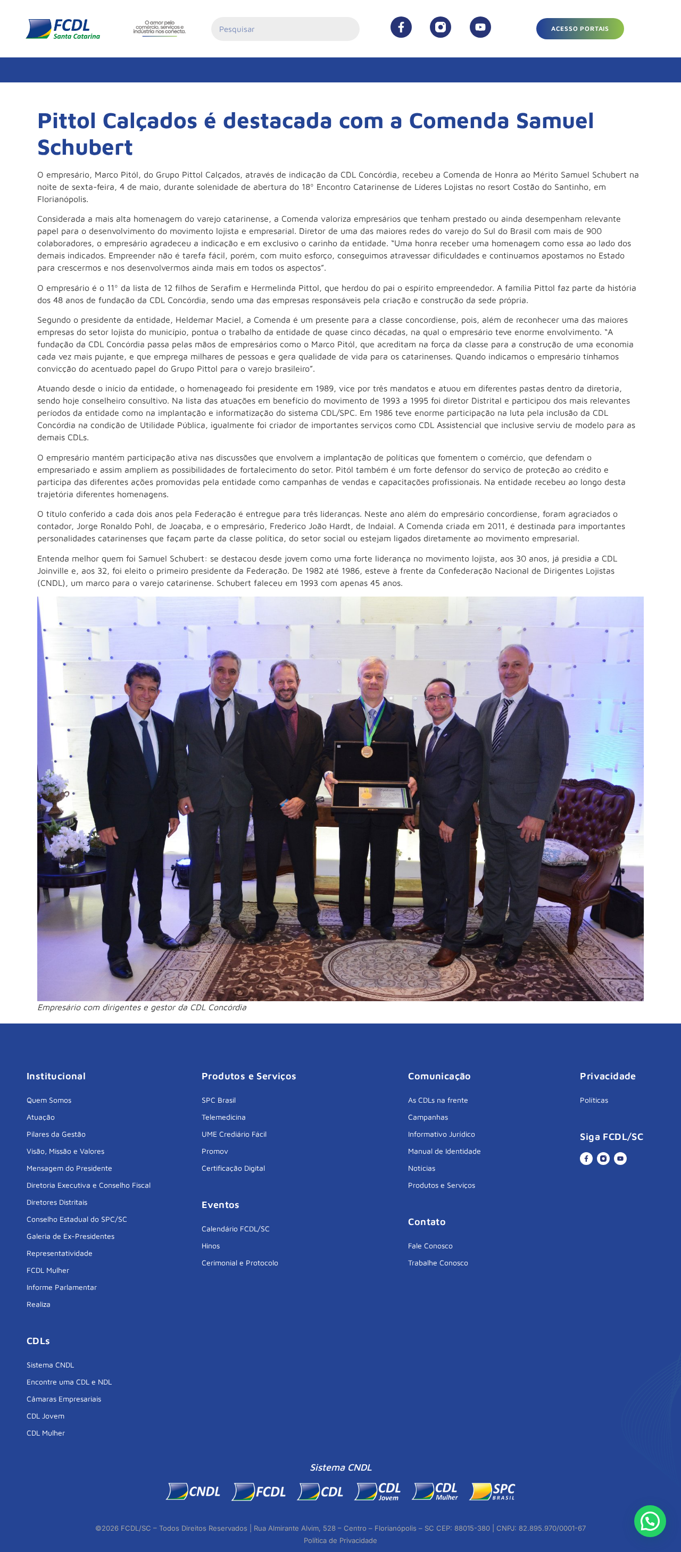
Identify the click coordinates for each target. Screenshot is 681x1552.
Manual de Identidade (444, 1150)
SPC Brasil (219, 1099)
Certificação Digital (233, 1167)
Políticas (594, 1099)
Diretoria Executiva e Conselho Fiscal (89, 1184)
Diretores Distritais (57, 1201)
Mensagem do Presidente (69, 1167)
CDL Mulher (46, 1432)
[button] (580, 28)
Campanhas (428, 1116)
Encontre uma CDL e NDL (69, 1381)
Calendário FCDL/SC (236, 1228)
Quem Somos (49, 1099)
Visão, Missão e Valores (65, 1150)
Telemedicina (224, 1116)
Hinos (211, 1245)
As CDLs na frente (438, 1099)
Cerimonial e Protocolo (240, 1262)
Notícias (421, 1167)
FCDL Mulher (48, 1269)
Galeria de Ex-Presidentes (70, 1235)
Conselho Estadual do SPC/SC (77, 1218)
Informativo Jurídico (441, 1133)
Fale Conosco (430, 1245)
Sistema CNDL (50, 1364)
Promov (215, 1150)
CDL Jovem (45, 1415)
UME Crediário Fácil (234, 1133)
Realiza (39, 1303)
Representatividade (60, 1252)
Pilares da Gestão (56, 1133)
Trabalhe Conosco (438, 1262)
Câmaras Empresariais (64, 1398)
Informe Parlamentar (62, 1286)
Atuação (41, 1116)
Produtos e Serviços (441, 1184)
